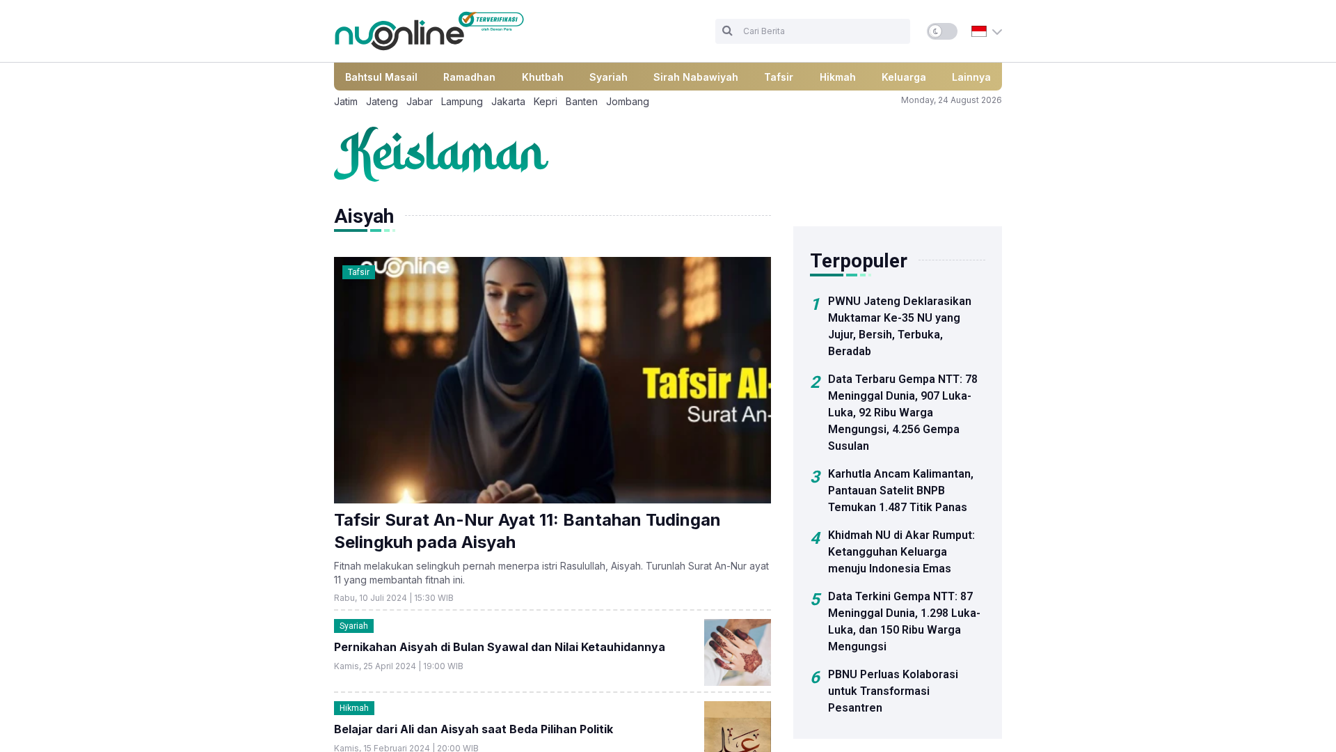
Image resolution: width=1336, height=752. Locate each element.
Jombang (627, 101)
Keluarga (904, 77)
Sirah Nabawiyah (695, 77)
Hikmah (838, 77)
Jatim (346, 101)
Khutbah (543, 77)
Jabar (419, 101)
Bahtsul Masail (381, 77)
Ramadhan (469, 77)
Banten (582, 101)
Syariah (608, 77)
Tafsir (778, 77)
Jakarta (508, 101)
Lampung (462, 101)
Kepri (545, 101)
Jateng (382, 101)
